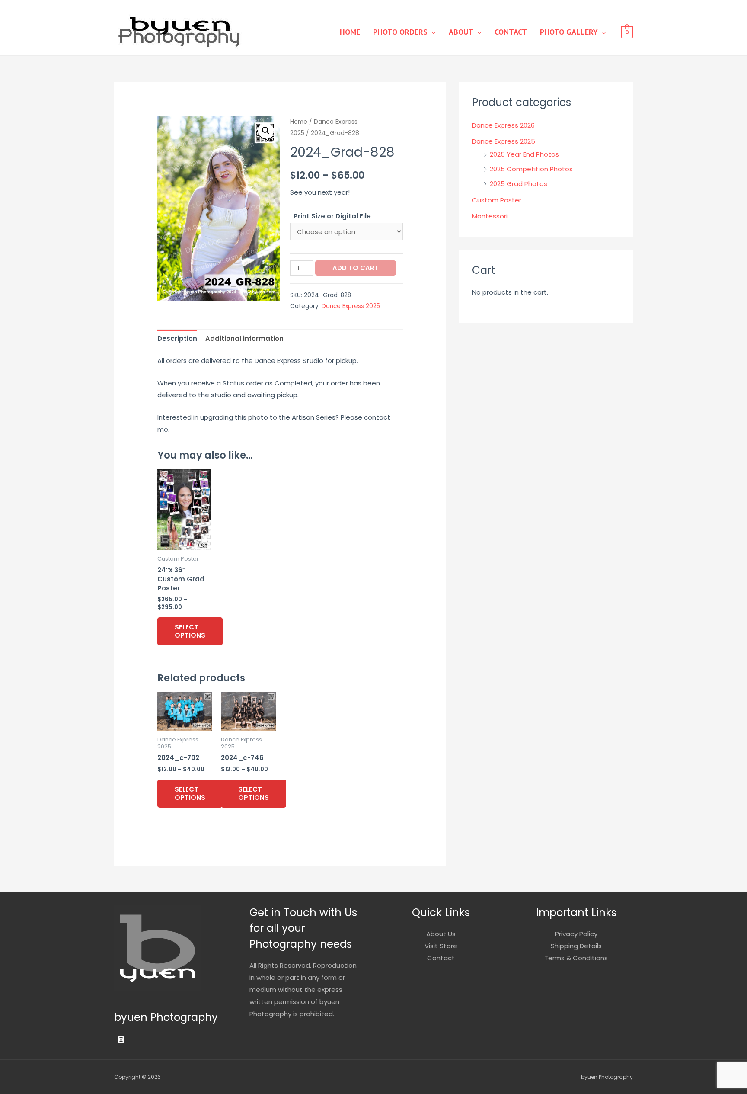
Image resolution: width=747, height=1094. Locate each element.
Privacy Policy (576, 933)
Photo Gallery (569, 32)
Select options (190, 631)
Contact (511, 32)
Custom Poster (496, 200)
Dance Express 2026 (503, 125)
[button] (266, 130)
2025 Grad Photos (518, 183)
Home (350, 32)
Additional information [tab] (244, 338)
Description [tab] (177, 338)
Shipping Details (576, 945)
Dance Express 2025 (351, 306)
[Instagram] (121, 1039)
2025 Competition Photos (531, 168)
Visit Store (441, 945)
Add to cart (355, 268)
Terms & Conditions (576, 957)
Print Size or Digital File (332, 216)
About (461, 32)
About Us (441, 933)
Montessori (490, 216)
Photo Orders (400, 32)
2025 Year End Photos (524, 154)
